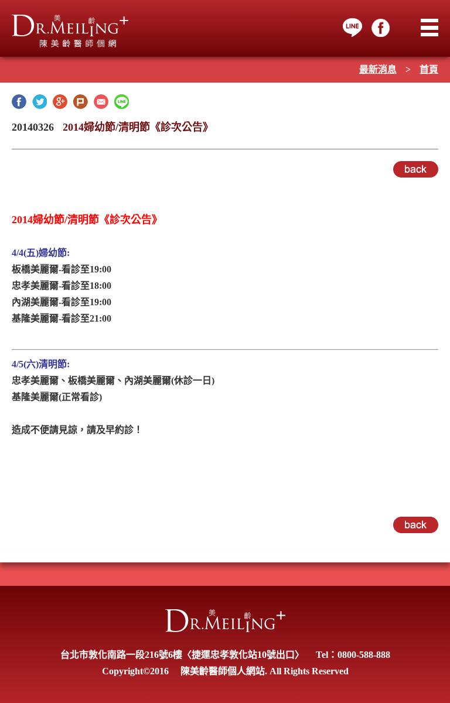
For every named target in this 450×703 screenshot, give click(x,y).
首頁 (429, 69)
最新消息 (378, 69)
